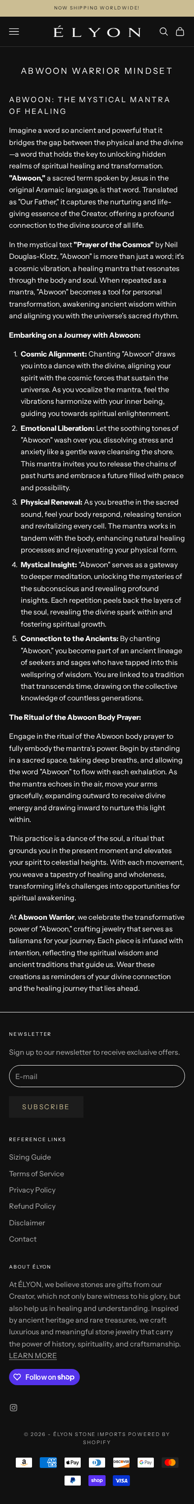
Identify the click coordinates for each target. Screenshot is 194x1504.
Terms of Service (36, 1173)
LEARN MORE (33, 1355)
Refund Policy (32, 1205)
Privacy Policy (32, 1189)
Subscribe (46, 1106)
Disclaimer (27, 1222)
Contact (23, 1238)
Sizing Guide (30, 1156)
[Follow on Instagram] (13, 1407)
